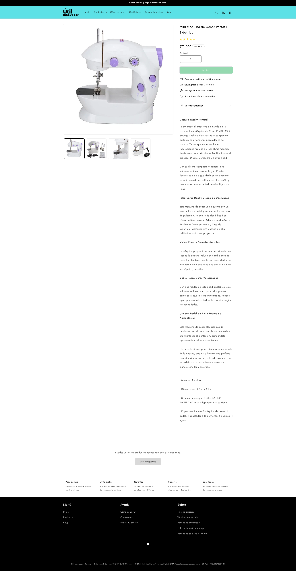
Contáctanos (126, 517)
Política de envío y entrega (190, 528)
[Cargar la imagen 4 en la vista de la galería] (140, 148)
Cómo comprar (128, 511)
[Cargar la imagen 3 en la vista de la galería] (118, 148)
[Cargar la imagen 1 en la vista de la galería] (74, 148)
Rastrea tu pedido (129, 522)
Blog (65, 522)
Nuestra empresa (185, 511)
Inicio (66, 511)
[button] (100, 12)
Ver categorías (148, 461)
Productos (68, 517)
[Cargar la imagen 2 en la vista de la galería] (96, 148)
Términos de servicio (187, 517)
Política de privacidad (188, 522)
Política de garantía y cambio (192, 533)
